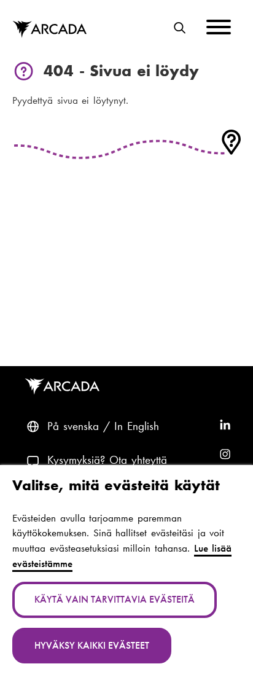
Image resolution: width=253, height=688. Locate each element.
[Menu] (219, 29)
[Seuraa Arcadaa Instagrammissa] (225, 455)
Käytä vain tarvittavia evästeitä (114, 599)
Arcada (49, 29)
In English (136, 426)
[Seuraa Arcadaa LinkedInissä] (225, 427)
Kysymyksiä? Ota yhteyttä (107, 460)
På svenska (73, 426)
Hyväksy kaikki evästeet (91, 645)
